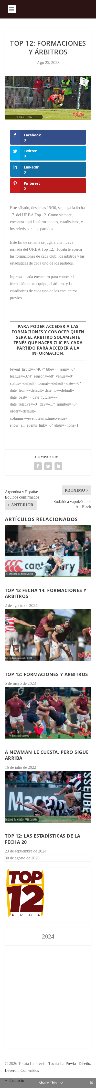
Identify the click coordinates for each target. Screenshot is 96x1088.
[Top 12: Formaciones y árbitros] (48, 635)
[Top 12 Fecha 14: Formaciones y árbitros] (48, 551)
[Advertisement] (48, 999)
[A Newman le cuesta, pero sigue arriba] (48, 713)
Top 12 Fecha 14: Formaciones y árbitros (46, 593)
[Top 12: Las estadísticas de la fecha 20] (48, 797)
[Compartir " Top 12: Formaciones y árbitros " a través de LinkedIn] (58, 466)
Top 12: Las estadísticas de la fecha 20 (42, 839)
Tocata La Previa (62, 1063)
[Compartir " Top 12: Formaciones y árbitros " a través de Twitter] (48, 466)
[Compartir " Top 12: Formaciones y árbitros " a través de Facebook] (38, 466)
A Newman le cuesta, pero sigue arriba (47, 755)
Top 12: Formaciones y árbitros (46, 674)
